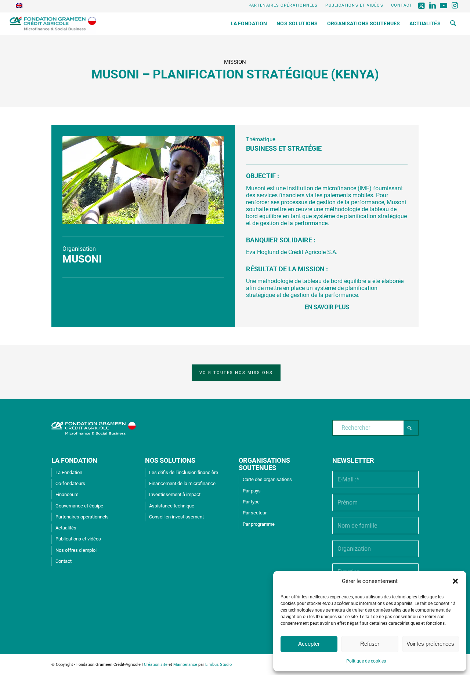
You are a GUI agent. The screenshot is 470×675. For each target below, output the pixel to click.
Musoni (82, 259)
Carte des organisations (267, 479)
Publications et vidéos (354, 5)
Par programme (259, 524)
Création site (155, 664)
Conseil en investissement (176, 517)
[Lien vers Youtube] (443, 5)
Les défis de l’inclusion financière (183, 472)
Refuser (369, 644)
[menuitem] (283, 5)
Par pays (252, 491)
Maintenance (185, 664)
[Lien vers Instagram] (454, 5)
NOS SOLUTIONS (170, 460)
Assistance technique (171, 506)
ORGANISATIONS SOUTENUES (264, 464)
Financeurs (67, 494)
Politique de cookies (366, 661)
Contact (402, 5)
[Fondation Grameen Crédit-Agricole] (53, 23)
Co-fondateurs (70, 483)
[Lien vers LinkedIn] (432, 5)
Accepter (309, 644)
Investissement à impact (174, 494)
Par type (251, 502)
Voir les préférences (430, 644)
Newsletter (353, 460)
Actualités (65, 528)
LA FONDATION (74, 460)
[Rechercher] (453, 23)
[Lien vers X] (421, 5)
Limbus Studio (218, 664)
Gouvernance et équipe (79, 506)
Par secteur (255, 513)
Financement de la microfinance (182, 483)
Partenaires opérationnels (283, 5)
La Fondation (68, 472)
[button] (455, 581)
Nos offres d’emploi (76, 550)
